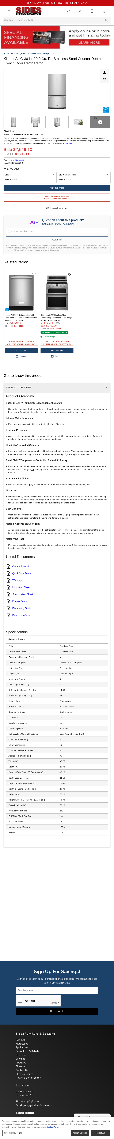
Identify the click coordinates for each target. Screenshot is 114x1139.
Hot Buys (21, 1055)
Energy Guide (19, 601)
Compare (23, 356)
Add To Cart (57, 188)
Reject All (100, 1133)
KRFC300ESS (17, 163)
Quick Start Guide (21, 573)
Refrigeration (21, 53)
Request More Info (59, 208)
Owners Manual (20, 566)
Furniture (20, 1039)
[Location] (80, 11)
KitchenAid (19, 160)
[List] (68, 11)
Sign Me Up (57, 1011)
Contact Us (22, 1070)
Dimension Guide (21, 615)
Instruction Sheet (21, 587)
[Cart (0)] (103, 11)
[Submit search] (106, 20)
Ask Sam (57, 239)
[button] (8, 11)
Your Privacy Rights (13, 1133)
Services (20, 1058)
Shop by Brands (24, 1074)
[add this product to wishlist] (104, 79)
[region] (57, 1128)
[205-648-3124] (92, 11)
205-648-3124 (31, 1101)
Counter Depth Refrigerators (42, 53)
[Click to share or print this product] (104, 72)
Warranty (17, 580)
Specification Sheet (22, 594)
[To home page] (28, 11)
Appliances (8, 53)
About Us (21, 1062)
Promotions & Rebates (28, 1051)
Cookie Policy (52, 1127)
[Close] (109, 1121)
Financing (21, 1066)
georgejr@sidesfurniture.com (38, 1105)
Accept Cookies (80, 1133)
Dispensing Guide (21, 608)
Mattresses (22, 1043)
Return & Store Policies (28, 1077)
